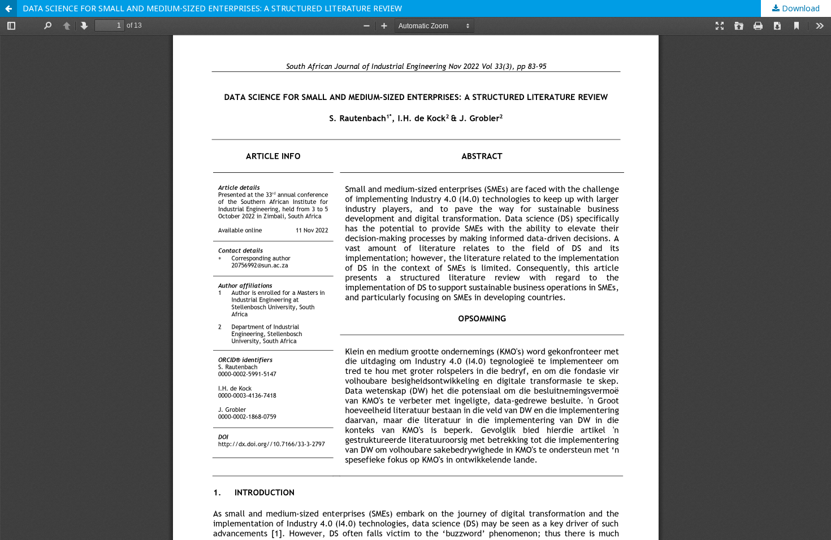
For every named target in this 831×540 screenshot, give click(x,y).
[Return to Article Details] (8, 8)
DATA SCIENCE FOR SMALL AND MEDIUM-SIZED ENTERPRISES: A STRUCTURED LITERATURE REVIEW (212, 8)
